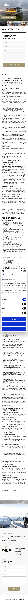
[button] (22, 4)
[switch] (24, 304)
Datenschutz (17, 596)
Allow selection (14, 324)
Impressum (10, 596)
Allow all (14, 319)
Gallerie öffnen (8, 17)
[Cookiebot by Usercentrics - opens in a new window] (20, 271)
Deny (14, 328)
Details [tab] (14, 274)
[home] (6, 4)
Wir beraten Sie (10, 182)
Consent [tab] (5, 274)
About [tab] (23, 274)
